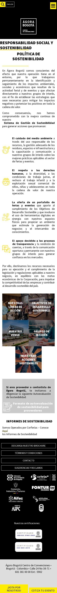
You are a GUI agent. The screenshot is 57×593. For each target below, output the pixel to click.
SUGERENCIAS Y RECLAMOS (29, 467)
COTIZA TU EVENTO (43, 590)
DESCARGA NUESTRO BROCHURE (28, 445)
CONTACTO (28, 460)
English (10, 4)
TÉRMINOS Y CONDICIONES (28, 453)
